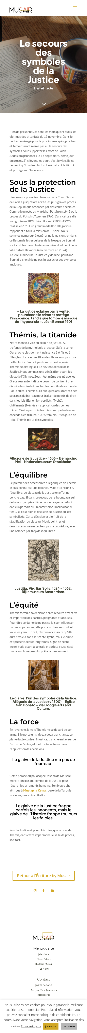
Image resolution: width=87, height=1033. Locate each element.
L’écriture (44, 954)
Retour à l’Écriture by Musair (43, 875)
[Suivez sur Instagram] (34, 890)
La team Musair (44, 963)
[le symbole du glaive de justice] (43, 689)
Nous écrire (44, 994)
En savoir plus (31, 1026)
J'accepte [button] (50, 1026)
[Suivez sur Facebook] (43, 890)
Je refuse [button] (69, 1026)
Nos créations (43, 959)
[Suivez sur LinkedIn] (52, 890)
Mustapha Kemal (35, 790)
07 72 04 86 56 (44, 985)
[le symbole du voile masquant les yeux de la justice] (43, 579)
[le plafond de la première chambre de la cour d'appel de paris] (43, 302)
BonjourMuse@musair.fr (44, 990)
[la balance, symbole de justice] (43, 449)
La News (44, 968)
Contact (43, 979)
